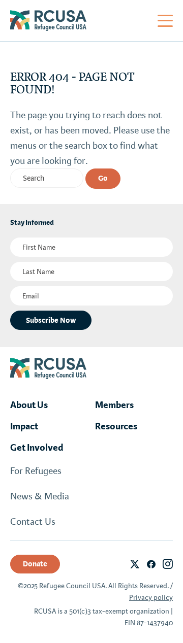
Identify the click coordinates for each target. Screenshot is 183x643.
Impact (24, 426)
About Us (29, 405)
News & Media (39, 496)
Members (114, 405)
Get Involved (37, 447)
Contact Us (32, 521)
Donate (35, 563)
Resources (116, 426)
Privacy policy (151, 597)
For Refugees (36, 471)
